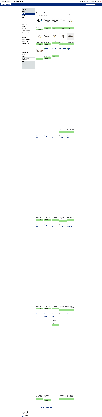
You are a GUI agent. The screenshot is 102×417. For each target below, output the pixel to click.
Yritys (66, 4)
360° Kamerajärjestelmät (26, 18)
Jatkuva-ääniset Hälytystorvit (25, 33)
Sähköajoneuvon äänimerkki (25, 44)
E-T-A (23, 61)
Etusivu (37, 8)
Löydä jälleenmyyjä (60, 4)
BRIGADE (24, 13)
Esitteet (23, 15)
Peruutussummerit (26, 39)
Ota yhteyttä (71, 4)
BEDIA (23, 11)
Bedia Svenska (77, 4)
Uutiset (53, 4)
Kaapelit (24, 49)
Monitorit (24, 28)
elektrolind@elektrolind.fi (94, 1)
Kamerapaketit (25, 21)
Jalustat (23, 56)
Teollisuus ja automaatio (40, 4)
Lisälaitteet (24, 54)
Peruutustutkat (25, 41)
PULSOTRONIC (25, 66)
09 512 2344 (85, 1)
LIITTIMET (24, 68)
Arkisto (83, 4)
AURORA (24, 9)
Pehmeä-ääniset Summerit (25, 36)
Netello (23, 416)
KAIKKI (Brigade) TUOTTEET (25, 59)
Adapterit (24, 46)
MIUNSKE (24, 63)
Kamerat (24, 26)
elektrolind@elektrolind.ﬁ (26, 414)
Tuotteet (49, 4)
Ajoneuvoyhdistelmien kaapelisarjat (26, 51)
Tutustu (39, 29)
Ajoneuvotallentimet (26, 30)
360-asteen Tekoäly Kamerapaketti (26, 24)
